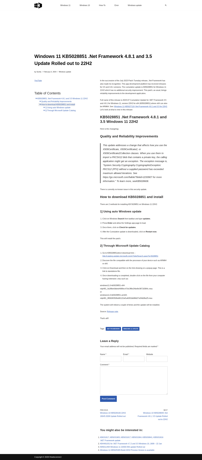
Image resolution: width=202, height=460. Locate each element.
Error (117, 5)
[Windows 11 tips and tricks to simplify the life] (38, 5)
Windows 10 (85, 5)
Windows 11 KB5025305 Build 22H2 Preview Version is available (127, 450)
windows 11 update (130, 329)
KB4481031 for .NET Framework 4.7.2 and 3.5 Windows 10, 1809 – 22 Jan (131, 444)
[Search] (165, 5)
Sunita (39, 72)
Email (126, 354)
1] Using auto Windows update (57, 108)
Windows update (135, 5)
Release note (112, 312)
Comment (104, 365)
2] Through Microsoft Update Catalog (60, 110)
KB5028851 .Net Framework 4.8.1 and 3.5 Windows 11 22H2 (62, 99)
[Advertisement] (101, 35)
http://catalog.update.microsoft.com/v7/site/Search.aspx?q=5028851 (130, 256)
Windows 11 (65, 5)
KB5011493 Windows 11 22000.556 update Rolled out (122, 447)
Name (103, 354)
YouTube (38, 81)
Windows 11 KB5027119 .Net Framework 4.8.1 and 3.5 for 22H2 (140, 106)
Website (149, 354)
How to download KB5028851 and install (58, 105)
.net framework (113, 329)
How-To (102, 5)
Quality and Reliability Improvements (56, 101)
